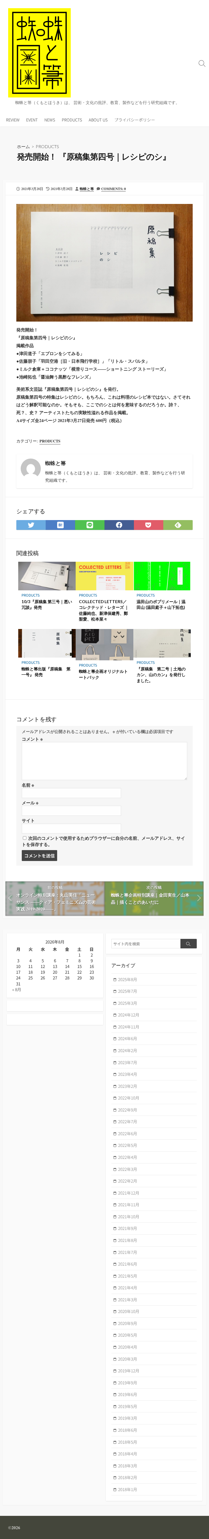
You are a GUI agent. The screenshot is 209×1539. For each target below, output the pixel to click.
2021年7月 (127, 1252)
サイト (28, 820)
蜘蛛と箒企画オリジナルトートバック (103, 674)
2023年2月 (127, 1086)
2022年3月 (127, 1169)
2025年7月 (127, 991)
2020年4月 (127, 1347)
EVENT (32, 120)
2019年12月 (128, 1370)
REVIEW (13, 120)
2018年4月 (127, 1453)
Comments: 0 (113, 188)
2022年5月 (127, 1145)
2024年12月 (128, 1015)
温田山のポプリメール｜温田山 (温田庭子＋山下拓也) (161, 604)
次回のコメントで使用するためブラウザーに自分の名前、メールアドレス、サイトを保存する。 (103, 841)
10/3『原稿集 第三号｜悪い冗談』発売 (46, 604)
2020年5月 (127, 1335)
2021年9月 (127, 1228)
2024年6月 (127, 1038)
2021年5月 (127, 1276)
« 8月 (16, 989)
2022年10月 (128, 1098)
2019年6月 (127, 1394)
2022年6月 (127, 1133)
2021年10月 (128, 1216)
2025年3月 (127, 1003)
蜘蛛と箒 (87, 188)
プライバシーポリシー (134, 120)
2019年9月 (127, 1382)
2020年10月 (128, 1311)
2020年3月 (127, 1359)
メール (30, 802)
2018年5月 (127, 1442)
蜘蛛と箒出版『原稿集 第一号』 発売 (45, 671)
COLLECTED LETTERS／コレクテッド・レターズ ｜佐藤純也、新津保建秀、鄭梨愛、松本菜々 (104, 610)
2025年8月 (127, 979)
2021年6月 (127, 1264)
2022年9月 (127, 1110)
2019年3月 (127, 1418)
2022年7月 (127, 1121)
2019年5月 (127, 1406)
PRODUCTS (72, 120)
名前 (28, 785)
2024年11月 (128, 1027)
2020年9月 (127, 1323)
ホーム (23, 146)
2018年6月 (127, 1430)
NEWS (49, 120)
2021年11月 (128, 1204)
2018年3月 (127, 1465)
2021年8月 (127, 1240)
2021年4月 (127, 1287)
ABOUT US (98, 120)
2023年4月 (127, 1074)
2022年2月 (127, 1181)
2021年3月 (127, 1299)
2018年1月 (127, 1489)
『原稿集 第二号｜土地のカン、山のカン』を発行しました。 (161, 674)
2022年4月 (127, 1157)
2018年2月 (127, 1477)
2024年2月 (127, 1050)
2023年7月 (127, 1062)
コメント (32, 739)
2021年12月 (128, 1193)
